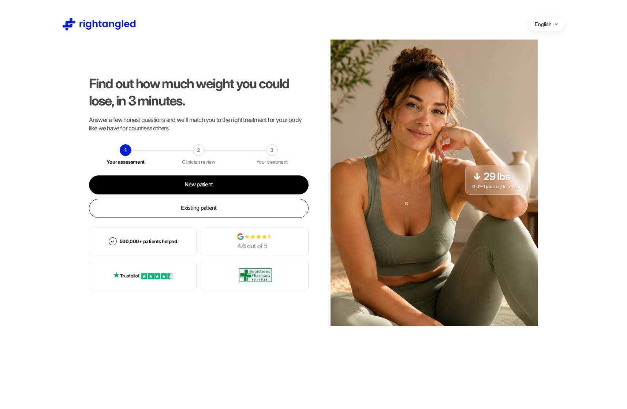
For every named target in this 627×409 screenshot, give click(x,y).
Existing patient (198, 207)
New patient (198, 184)
